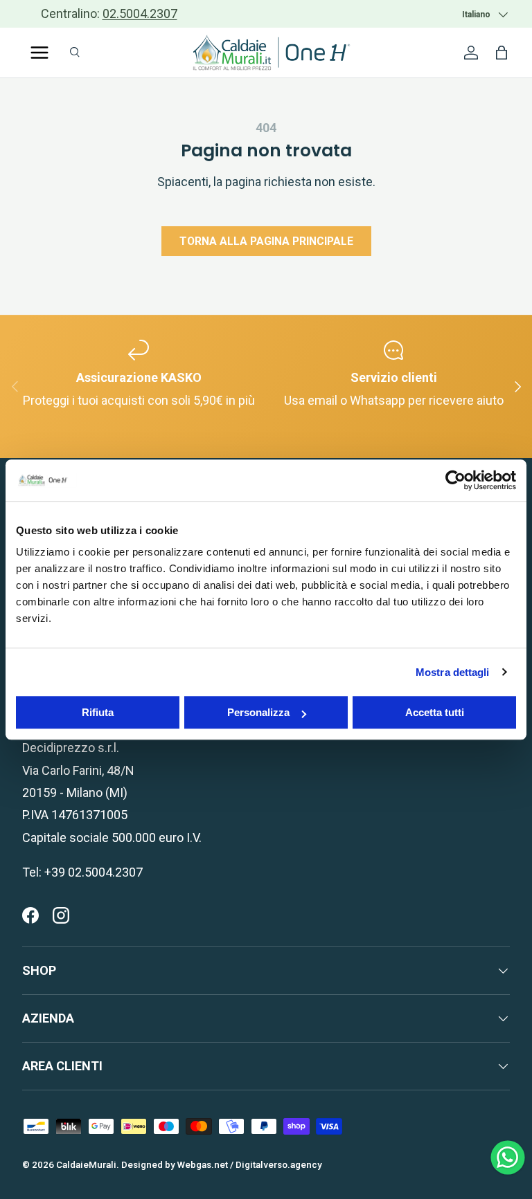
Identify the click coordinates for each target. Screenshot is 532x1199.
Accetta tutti (434, 712)
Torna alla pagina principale (266, 241)
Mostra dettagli (453, 672)
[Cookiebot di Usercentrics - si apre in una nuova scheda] (455, 480)
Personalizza (258, 712)
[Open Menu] (39, 52)
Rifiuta (98, 712)
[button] (501, 52)
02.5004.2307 (140, 13)
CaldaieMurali (86, 1164)
